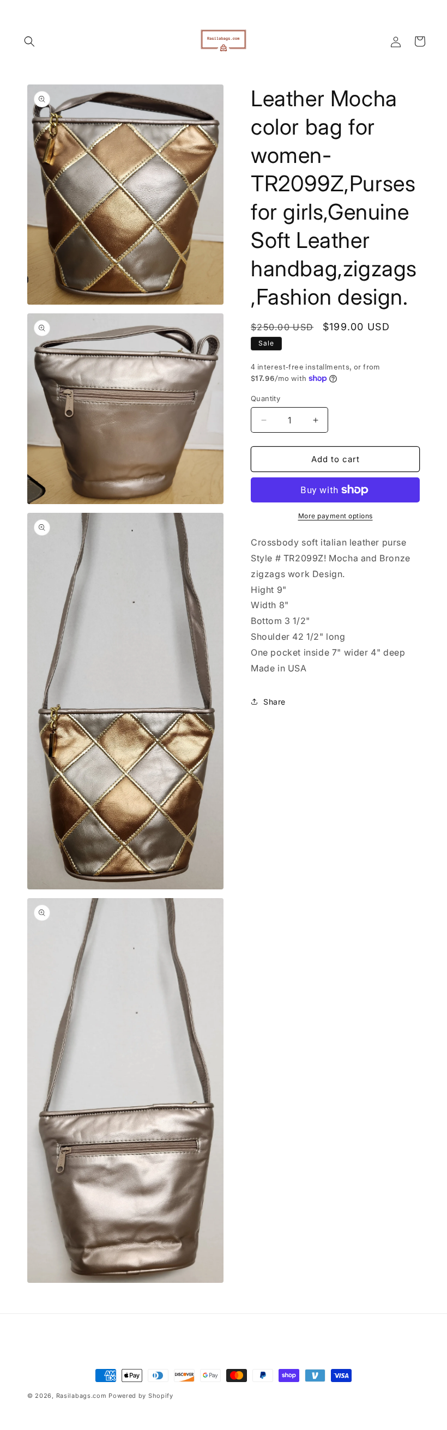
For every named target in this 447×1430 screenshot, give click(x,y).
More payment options (335, 516)
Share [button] (274, 701)
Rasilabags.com (81, 1395)
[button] (29, 41)
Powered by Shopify (140, 1395)
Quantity (265, 398)
